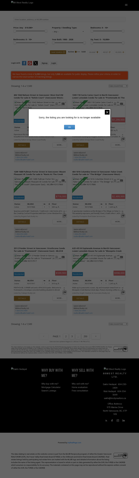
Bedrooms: (99, 27)
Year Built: (62, 39)
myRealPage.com (74, 443)
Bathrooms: (22, 39)
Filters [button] (119, 52)
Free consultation (80, 390)
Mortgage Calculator (51, 387)
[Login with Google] (30, 65)
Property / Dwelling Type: (64, 27)
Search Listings (48, 390)
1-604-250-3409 (21, 157)
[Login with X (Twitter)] (35, 65)
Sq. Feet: (100, 39)
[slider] (14, 31)
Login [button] (53, 63)
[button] (106, 420)
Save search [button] (56, 52)
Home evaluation (80, 387)
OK (69, 127)
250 (85, 336)
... (78, 336)
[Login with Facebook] (24, 65)
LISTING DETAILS (22, 145)
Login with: (16, 63)
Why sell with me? (80, 384)
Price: (23, 27)
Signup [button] (45, 63)
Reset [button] (105, 52)
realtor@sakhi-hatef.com (24, 160)
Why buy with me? (50, 384)
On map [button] (92, 52)
